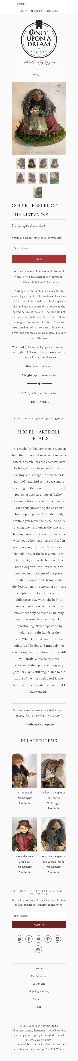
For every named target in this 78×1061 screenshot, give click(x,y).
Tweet (19, 419)
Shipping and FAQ (39, 992)
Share (30, 419)
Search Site (39, 984)
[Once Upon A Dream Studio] (39, 43)
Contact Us (39, 999)
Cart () (38, 11)
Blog (39, 1007)
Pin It (41, 419)
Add (51, 419)
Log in (23, 11)
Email (60, 419)
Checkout (52, 11)
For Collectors (39, 976)
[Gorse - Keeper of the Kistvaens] (39, 118)
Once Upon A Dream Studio (43, 1026)
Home (39, 969)
